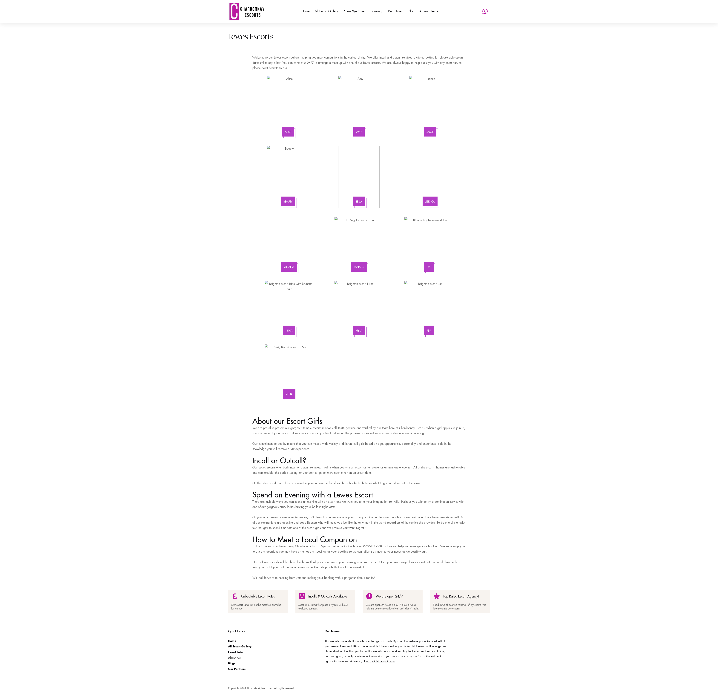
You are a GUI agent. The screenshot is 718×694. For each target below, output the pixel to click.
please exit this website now (379, 661)
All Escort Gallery (239, 646)
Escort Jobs (235, 652)
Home (232, 641)
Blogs (231, 663)
